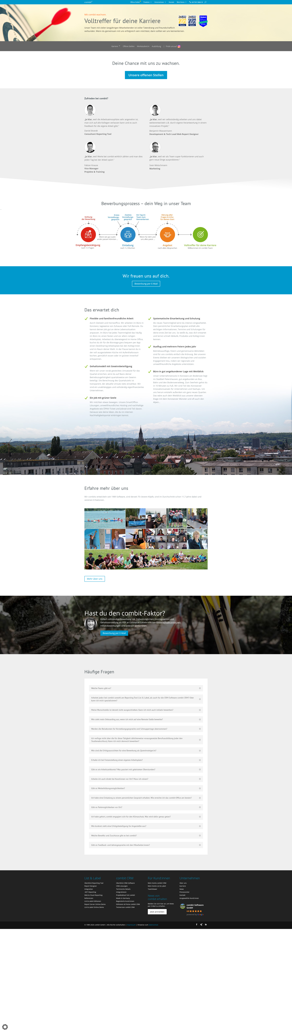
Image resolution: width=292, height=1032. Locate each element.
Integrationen (121, 892)
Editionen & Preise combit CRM (128, 904)
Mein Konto (180, 2)
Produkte (146, 2)
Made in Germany (123, 898)
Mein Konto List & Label (157, 886)
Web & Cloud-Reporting (93, 895)
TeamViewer (152, 889)
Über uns (183, 883)
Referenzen (88, 898)
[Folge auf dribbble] (201, 924)
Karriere (115, 46)
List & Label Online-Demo (94, 907)
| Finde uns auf (170, 46)
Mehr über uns (94, 578)
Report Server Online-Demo (95, 904)
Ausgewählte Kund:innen (189, 898)
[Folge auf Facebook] (196, 924)
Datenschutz (153, 925)
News (182, 889)
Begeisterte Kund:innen (125, 901)
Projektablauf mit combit (125, 895)
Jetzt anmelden (157, 911)
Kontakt (171, 2)
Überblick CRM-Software (125, 883)
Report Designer (90, 886)
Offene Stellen (135, 2)
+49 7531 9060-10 (197, 2)
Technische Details (123, 889)
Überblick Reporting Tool (93, 883)
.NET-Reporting (90, 892)
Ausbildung (156, 46)
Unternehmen (159, 2)
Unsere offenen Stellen (146, 75)
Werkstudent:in (143, 46)
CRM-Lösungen (122, 886)
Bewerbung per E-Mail (146, 283)
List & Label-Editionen (92, 901)
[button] (5, 1027)
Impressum (131, 925)
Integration (88, 889)
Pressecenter (184, 892)
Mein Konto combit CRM (157, 883)
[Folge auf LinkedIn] (206, 924)
